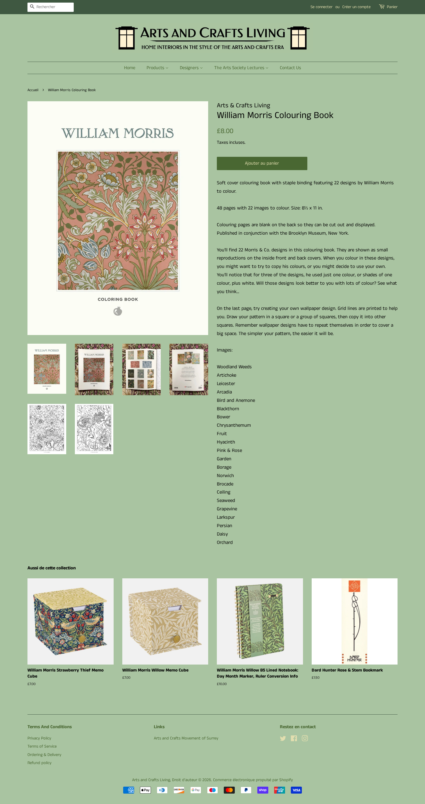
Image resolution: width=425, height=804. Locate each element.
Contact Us (290, 68)
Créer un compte (356, 7)
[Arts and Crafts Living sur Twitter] (283, 740)
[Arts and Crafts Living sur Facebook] (294, 740)
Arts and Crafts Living (151, 780)
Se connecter (321, 7)
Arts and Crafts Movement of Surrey (186, 738)
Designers (190, 68)
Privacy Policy (39, 738)
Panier (392, 7)
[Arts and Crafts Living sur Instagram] (305, 740)
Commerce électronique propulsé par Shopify (253, 780)
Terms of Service (42, 746)
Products (156, 68)
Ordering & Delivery (44, 755)
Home (129, 68)
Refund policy (39, 763)
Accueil (32, 90)
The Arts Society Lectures (239, 68)
